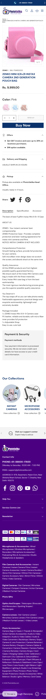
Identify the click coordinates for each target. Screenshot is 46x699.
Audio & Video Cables (21, 636)
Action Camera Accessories (14, 634)
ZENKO (5, 70)
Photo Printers (19, 671)
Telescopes (26, 603)
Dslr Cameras (24, 585)
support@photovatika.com (20, 470)
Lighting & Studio (19, 668)
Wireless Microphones (24, 549)
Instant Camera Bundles (31, 570)
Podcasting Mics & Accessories (15, 555)
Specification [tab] (23, 211)
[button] (37, 10)
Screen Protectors (10, 674)
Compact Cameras (20, 588)
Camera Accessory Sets (12, 576)
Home (4, 19)
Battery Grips (35, 639)
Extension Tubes (9, 659)
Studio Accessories (27, 674)
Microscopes (7, 609)
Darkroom (6, 656)
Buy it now (23, 126)
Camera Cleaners (20, 648)
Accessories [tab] (38, 211)
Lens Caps (37, 662)
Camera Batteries (34, 642)
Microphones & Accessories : (16, 546)
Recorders (6, 552)
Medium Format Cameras (14, 591)
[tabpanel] (23, 271)
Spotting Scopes (25, 606)
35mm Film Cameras (11, 573)
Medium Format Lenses (13, 620)
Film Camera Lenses (35, 617)
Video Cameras (15, 578)
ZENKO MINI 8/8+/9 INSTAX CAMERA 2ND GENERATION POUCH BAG (22, 21)
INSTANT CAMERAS (11, 408)
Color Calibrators (32, 654)
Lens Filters (7, 665)
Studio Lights (16, 676)
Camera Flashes (37, 648)
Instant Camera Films (21, 567)
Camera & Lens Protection (13, 642)
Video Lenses (32, 620)
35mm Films (30, 576)
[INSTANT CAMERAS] (11, 393)
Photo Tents (32, 671)
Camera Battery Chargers (13, 645)
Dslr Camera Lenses (27, 615)
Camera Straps (26, 651)
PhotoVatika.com (13, 683)
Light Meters (30, 665)
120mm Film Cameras (31, 573)
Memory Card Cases (32, 676)
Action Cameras (36, 588)
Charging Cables (16, 654)
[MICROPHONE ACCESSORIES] (32, 393)
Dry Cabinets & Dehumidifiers (25, 656)
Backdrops (23, 639)
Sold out (30, 118)
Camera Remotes (10, 651)
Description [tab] (7, 211)
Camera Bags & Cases (12, 631)
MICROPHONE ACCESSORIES (32, 408)
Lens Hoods (19, 665)
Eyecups (21, 659)
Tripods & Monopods (33, 631)
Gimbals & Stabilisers (22, 662)
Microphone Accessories (23, 552)
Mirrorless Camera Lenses (13, 617)
